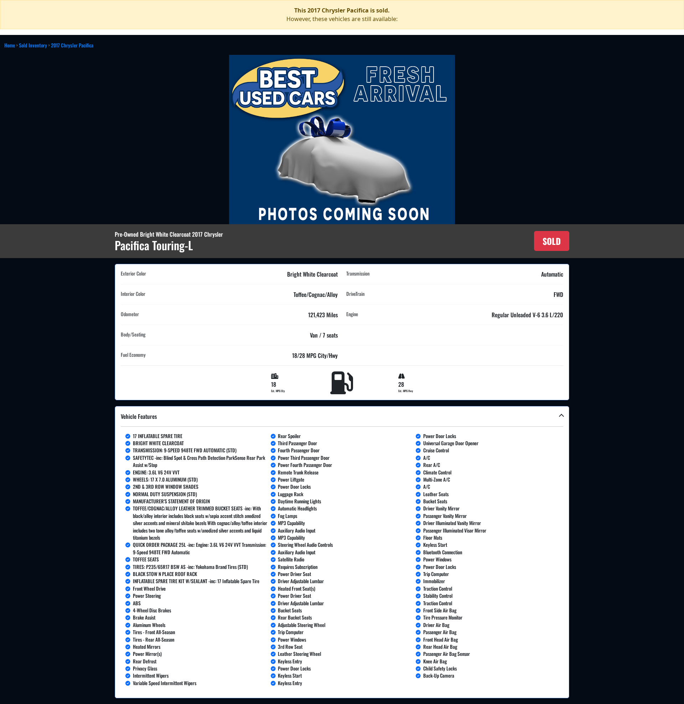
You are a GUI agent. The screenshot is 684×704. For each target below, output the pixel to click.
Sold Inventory (33, 45)
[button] (342, 552)
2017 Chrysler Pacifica (72, 45)
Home (9, 45)
